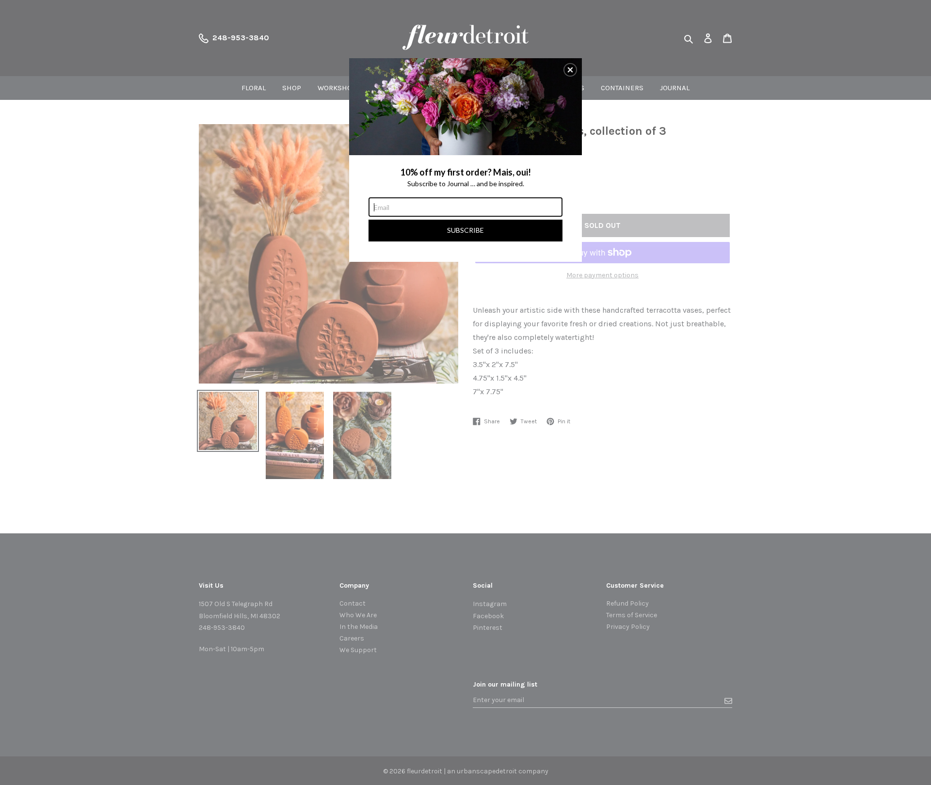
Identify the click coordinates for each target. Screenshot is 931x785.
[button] (570, 70)
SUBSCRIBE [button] (465, 230)
